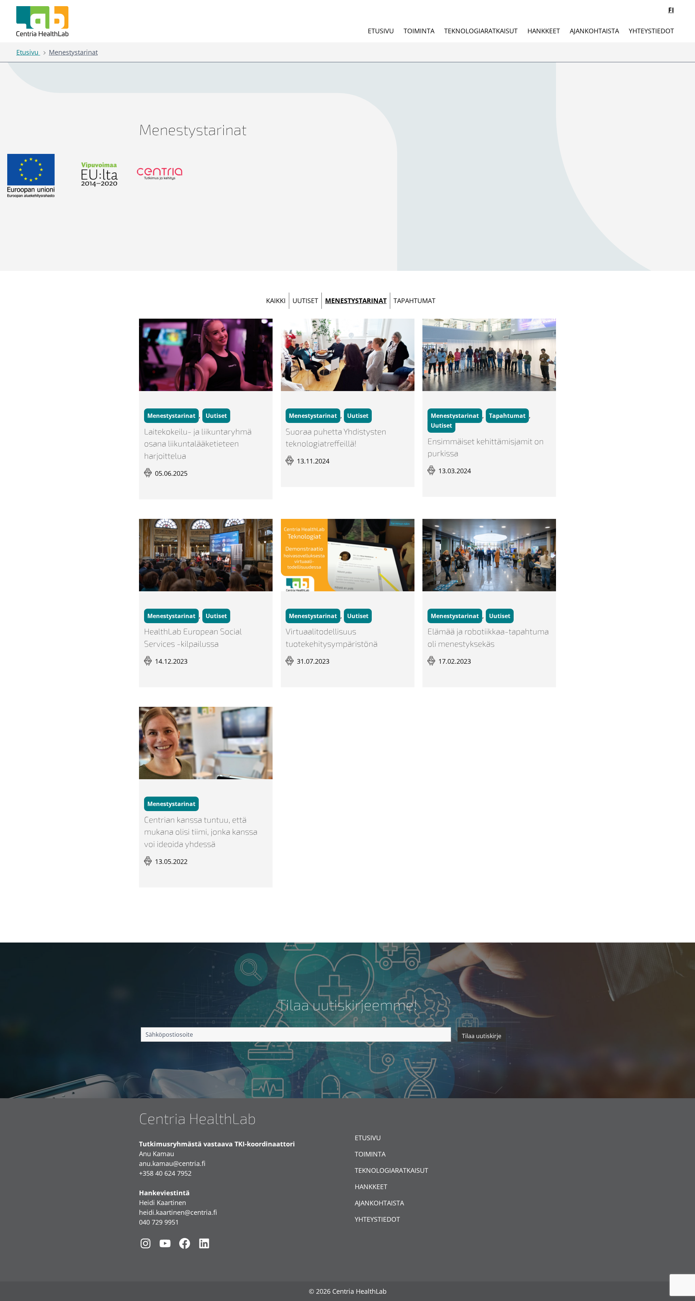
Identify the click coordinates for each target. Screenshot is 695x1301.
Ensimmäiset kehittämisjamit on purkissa (485, 447)
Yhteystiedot (651, 30)
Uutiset (305, 300)
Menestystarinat (73, 52)
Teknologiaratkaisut (481, 30)
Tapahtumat (414, 300)
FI (671, 9)
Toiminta (419, 30)
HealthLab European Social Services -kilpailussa (192, 637)
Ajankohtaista (594, 30)
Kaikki (276, 300)
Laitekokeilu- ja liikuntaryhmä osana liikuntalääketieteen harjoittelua (198, 444)
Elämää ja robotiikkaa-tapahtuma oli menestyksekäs (488, 637)
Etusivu (381, 30)
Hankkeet (543, 30)
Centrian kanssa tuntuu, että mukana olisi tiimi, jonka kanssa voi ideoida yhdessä (200, 832)
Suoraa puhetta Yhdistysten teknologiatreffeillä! (336, 438)
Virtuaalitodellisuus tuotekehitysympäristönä (332, 637)
